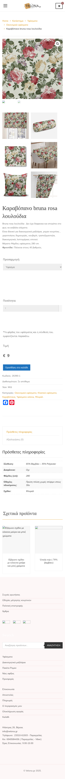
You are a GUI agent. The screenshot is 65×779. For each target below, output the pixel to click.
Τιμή (6, 346)
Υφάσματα (32, 21)
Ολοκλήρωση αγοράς (13, 711)
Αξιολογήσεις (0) (15, 439)
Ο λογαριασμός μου (12, 706)
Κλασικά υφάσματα (47, 393)
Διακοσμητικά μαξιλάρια (14, 662)
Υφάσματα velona (25, 397)
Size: (4, 387)
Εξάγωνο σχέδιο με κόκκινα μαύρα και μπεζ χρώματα (16, 562)
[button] (60, 306)
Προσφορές (8, 679)
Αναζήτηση (53, 645)
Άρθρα (5, 611)
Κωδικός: (6, 376)
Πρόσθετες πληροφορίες (19, 432)
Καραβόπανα (8, 397)
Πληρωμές (7, 700)
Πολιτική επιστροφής (12, 605)
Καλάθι (5, 717)
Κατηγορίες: (8, 393)
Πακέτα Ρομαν (9, 668)
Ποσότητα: (9, 300)
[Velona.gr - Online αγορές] (32, 5)
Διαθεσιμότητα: (9, 381)
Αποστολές (7, 695)
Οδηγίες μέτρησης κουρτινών (16, 600)
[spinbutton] (32, 308)
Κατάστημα (17, 21)
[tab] (32, 432)
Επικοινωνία (8, 689)
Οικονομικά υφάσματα (17, 25)
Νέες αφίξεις (8, 673)
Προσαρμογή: (11, 259)
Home (5, 21)
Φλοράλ (39, 397)
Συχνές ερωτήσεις (11, 594)
